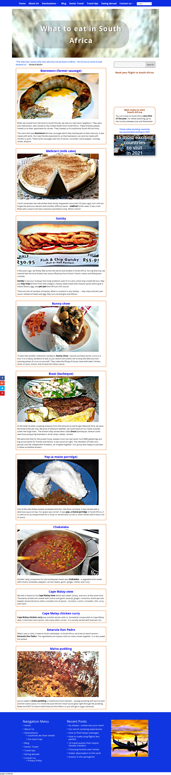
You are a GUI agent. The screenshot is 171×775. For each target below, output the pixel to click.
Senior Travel (76, 4)
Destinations (49, 4)
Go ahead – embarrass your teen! (86, 725)
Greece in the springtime (82, 756)
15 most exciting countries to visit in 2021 (134, 145)
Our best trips (35, 739)
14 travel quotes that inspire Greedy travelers (84, 744)
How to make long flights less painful (84, 738)
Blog (63, 4)
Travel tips (92, 4)
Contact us (125, 4)
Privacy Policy (35, 760)
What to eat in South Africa (81, 34)
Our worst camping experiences (85, 729)
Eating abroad (109, 4)
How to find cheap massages (84, 732)
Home (22, 4)
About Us (34, 4)
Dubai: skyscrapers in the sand (85, 753)
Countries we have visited (41, 735)
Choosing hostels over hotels (84, 749)
